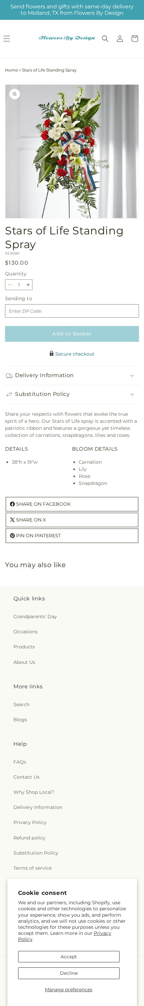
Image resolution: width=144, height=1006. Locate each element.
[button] (105, 38)
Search (21, 704)
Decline (69, 973)
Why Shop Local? (33, 792)
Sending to (28, 298)
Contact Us (26, 777)
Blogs (20, 720)
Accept (69, 957)
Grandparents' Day (35, 616)
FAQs (19, 762)
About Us (24, 662)
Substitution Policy (35, 853)
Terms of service (32, 868)
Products (24, 647)
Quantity (15, 274)
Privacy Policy (30, 822)
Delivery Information (37, 807)
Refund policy (29, 838)
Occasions (25, 632)
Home (11, 70)
